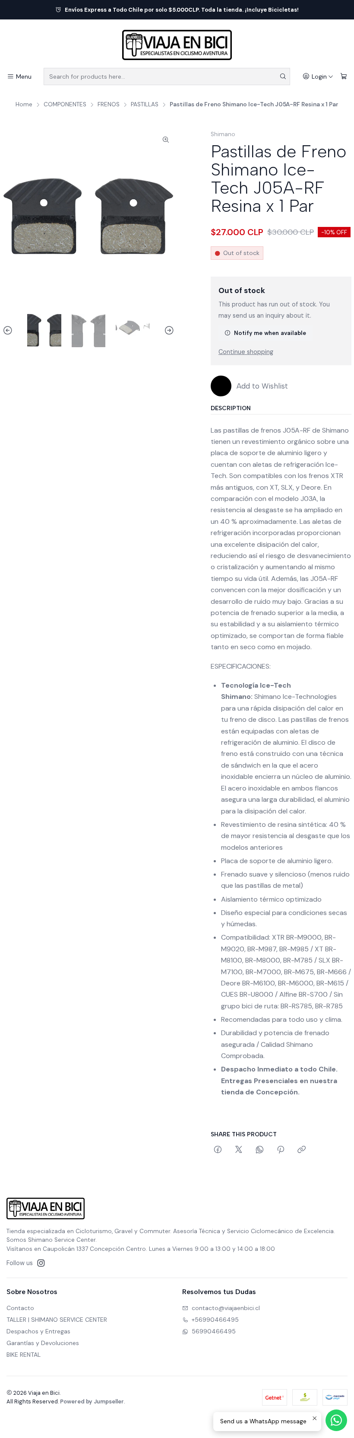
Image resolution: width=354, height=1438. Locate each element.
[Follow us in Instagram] (41, 1263)
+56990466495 (215, 1319)
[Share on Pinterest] (280, 1150)
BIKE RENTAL (23, 1354)
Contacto (20, 1308)
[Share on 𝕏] (238, 1150)
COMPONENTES (65, 105)
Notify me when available (270, 332)
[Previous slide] (9, 331)
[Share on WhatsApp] (260, 1150)
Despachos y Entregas (38, 1331)
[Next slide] (167, 331)
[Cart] (343, 76)
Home (24, 105)
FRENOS (109, 105)
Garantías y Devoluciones (42, 1343)
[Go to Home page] (177, 45)
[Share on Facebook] (218, 1150)
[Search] (282, 76)
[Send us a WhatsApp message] (336, 1420)
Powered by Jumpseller (92, 1401)
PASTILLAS (144, 105)
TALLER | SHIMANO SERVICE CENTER (56, 1319)
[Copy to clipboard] (301, 1150)
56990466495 (214, 1331)
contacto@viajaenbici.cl (226, 1308)
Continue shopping (245, 352)
